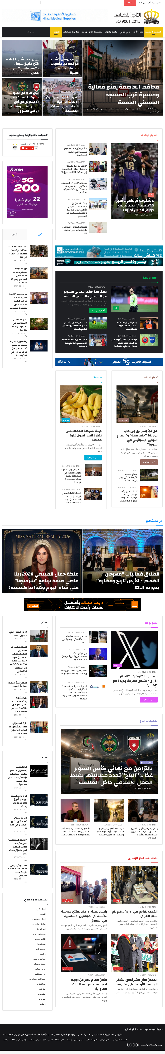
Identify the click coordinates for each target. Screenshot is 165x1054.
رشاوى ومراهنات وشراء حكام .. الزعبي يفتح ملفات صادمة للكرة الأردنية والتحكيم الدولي (76, 831)
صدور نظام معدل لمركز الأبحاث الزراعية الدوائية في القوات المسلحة (62, 104)
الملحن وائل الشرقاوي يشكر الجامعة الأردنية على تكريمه (137, 982)
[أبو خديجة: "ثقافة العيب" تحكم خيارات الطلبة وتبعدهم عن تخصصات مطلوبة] (39, 298)
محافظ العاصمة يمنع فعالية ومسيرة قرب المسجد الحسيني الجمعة (123, 95)
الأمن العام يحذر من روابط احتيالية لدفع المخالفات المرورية (89, 984)
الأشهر (15, 234)
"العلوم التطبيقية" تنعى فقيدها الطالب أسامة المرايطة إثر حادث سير (17, 847)
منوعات (42, 999)
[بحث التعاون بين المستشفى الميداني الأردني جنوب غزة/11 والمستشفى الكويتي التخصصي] (98, 204)
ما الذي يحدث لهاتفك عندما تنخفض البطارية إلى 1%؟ (74, 639)
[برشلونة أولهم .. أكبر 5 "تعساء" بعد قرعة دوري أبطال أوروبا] (134, 181)
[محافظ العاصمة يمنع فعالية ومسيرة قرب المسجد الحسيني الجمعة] (122, 78)
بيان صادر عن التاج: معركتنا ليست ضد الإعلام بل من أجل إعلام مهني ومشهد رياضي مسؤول (24, 102)
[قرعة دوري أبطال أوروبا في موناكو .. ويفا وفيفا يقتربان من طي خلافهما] (149, 340)
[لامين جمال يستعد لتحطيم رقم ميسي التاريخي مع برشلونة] (98, 340)
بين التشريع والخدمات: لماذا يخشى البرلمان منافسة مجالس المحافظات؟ (19, 705)
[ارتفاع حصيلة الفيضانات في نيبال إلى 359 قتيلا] (149, 475)
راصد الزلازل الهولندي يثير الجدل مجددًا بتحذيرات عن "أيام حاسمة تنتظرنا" (72, 498)
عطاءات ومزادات (71, 32)
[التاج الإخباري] (137, 16)
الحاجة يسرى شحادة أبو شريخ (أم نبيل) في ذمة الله (18, 823)
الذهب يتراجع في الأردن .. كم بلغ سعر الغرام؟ (135, 914)
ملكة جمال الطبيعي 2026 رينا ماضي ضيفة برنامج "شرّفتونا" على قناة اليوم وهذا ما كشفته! (44, 581)
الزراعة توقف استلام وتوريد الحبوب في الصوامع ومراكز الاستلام (19, 276)
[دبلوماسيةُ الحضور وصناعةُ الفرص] (39, 687)
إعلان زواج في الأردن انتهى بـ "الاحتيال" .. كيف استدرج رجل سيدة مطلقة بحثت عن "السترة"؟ (144, 833)
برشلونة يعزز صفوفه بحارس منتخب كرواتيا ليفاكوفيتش (127, 325)
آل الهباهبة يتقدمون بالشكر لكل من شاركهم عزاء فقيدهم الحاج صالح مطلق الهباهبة (17, 776)
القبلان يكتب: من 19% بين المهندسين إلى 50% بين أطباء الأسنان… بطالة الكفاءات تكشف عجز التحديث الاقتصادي (18, 659)
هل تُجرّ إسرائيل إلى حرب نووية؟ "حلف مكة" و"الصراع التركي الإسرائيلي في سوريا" (137, 437)
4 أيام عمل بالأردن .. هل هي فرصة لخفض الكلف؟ (101, 3)
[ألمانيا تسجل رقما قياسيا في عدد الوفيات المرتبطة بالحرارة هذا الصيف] (149, 492)
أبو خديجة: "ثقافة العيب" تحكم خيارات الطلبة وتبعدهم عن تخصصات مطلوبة (18, 301)
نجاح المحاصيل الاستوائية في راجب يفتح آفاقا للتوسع (19, 325)
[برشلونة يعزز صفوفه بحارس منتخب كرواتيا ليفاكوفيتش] (149, 323)
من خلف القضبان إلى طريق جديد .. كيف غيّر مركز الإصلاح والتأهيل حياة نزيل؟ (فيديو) (110, 831)
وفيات (43, 1004)
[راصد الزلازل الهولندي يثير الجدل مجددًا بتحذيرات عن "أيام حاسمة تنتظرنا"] (93, 494)
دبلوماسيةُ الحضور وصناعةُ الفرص (17, 685)
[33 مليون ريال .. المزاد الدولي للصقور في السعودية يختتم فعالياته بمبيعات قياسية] (93, 470)
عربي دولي (125, 32)
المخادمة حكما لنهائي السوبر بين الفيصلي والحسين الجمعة (85, 294)
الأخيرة (39, 234)
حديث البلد (41, 949)
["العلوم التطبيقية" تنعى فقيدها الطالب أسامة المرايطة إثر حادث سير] (39, 844)
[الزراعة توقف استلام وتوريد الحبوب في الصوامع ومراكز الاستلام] (39, 273)
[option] (82, 78)
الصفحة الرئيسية (153, 32)
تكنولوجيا (41, 944)
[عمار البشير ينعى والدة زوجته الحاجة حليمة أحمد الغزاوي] (39, 869)
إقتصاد (43, 914)
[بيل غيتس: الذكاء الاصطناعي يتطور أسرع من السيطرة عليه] (98, 654)
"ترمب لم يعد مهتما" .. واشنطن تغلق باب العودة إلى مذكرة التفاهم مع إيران (74, 169)
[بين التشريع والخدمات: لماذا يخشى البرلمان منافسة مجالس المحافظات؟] (39, 702)
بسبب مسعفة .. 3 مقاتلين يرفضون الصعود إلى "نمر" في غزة (17, 252)
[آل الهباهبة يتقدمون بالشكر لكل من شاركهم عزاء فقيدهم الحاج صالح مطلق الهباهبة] (39, 771)
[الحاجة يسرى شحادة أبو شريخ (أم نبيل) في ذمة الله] (39, 822)
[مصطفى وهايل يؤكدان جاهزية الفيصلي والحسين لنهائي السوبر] (98, 323)
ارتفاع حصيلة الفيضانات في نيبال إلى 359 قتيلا (128, 477)
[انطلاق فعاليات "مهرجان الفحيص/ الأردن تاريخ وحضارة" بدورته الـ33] (122, 561)
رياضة (84, 32)
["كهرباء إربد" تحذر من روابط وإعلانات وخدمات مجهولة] (98, 671)
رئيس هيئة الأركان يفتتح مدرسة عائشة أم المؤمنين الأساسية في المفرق (84, 916)
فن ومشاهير (40, 974)
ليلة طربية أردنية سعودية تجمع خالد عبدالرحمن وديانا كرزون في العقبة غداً (18, 348)
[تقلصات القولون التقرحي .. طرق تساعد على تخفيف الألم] (98, 227)
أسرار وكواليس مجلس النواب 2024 (25, 1039)
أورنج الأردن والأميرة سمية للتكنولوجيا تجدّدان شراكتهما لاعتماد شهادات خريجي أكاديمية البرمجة (74, 692)
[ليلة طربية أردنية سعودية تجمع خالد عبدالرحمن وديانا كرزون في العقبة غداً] (39, 345)
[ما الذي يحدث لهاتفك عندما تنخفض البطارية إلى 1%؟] (98, 637)
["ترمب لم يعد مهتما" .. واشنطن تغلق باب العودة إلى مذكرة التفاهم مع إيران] (98, 166)
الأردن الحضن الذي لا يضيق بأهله (18, 634)
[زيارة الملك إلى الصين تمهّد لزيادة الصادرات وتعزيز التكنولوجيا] (39, 727)
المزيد (57, 32)
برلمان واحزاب (110, 32)
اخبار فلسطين (39, 919)
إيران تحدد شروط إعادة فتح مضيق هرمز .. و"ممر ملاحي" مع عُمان (22, 66)
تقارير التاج (48, 1039)
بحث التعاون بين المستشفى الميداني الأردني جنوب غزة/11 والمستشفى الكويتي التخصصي (76, 209)
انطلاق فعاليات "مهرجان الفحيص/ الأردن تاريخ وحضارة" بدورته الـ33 (127, 581)
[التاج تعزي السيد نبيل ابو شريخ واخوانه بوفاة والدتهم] (39, 800)
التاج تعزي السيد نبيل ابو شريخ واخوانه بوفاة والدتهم (19, 801)
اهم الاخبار (41, 929)
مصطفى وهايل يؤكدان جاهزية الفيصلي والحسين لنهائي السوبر (75, 325)
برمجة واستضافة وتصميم (152, 1045)
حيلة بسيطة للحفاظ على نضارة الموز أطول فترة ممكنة (84, 435)
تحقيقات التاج (95, 32)
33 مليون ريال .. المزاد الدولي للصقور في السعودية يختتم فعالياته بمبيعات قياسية (71, 476)
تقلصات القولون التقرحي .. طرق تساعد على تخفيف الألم (74, 230)
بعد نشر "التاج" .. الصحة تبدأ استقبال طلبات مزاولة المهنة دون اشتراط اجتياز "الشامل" (74, 188)
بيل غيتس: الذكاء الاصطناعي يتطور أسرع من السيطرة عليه (74, 656)
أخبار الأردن (138, 32)
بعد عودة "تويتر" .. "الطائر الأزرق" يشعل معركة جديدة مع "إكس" (135, 680)
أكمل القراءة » (98, 310)
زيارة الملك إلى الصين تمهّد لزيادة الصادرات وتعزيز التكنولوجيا (18, 728)
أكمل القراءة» (149, 462)
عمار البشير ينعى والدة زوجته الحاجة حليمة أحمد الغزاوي (17, 870)
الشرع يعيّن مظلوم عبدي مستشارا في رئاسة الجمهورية (75, 152)
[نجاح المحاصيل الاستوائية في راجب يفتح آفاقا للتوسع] (39, 324)
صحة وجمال (40, 964)
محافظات (41, 984)
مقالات (42, 989)
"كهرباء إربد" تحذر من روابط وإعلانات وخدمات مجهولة (74, 672)
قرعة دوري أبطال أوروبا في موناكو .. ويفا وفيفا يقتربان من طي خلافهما (124, 343)
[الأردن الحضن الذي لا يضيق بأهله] (39, 636)
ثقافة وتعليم (40, 939)
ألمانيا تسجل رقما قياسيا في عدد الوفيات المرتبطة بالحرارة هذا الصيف (128, 496)
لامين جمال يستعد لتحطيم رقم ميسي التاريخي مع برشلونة (74, 343)
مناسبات (42, 994)
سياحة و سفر (39, 959)
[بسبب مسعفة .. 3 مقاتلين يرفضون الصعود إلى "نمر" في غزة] (39, 251)
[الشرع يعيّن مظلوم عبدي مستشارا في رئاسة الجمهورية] (98, 149)
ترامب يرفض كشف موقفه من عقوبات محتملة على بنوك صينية (65, 66)
